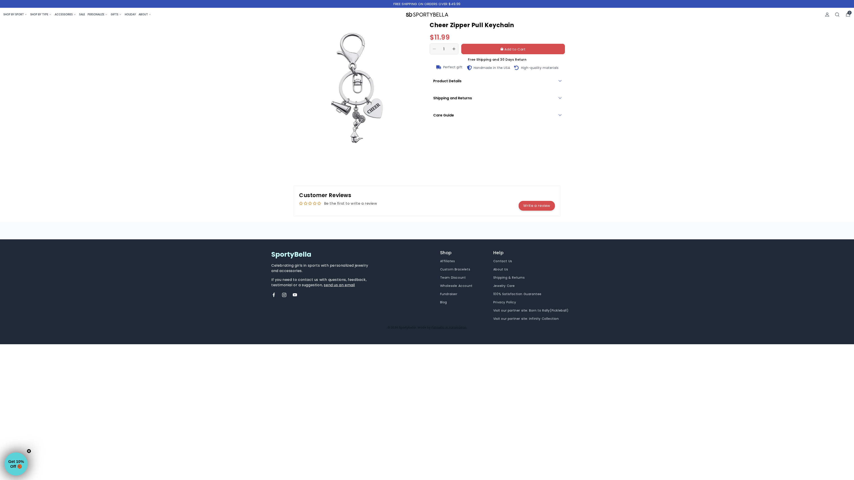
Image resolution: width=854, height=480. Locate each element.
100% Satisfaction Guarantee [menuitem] (517, 294)
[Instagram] (284, 295)
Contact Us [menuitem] (502, 261)
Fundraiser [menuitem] (448, 294)
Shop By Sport (13, 14)
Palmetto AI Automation (448, 327)
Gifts (114, 14)
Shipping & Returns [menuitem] (509, 277)
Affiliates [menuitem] (447, 261)
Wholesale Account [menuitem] (456, 286)
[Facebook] (273, 295)
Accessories (64, 14)
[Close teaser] (29, 451)
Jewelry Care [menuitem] (504, 286)
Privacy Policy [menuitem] (504, 302)
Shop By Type (39, 14)
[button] (16, 464)
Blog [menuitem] (443, 302)
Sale (82, 14)
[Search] (837, 14)
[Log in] (827, 14)
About (143, 14)
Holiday (130, 14)
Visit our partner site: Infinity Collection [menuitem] (526, 318)
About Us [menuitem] (500, 269)
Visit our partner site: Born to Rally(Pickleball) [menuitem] (530, 310)
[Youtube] (295, 295)
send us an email (339, 285)
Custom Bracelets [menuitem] (455, 269)
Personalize (96, 14)
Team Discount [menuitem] (453, 277)
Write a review (536, 205)
